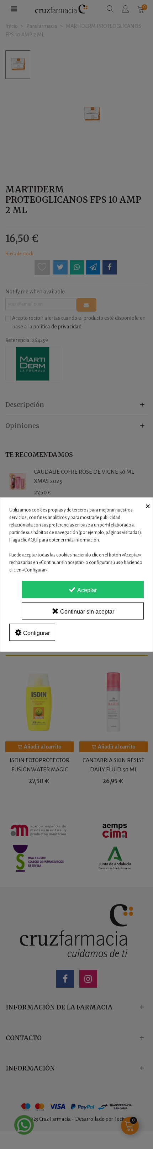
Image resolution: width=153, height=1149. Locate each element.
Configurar (36, 633)
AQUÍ (33, 539)
